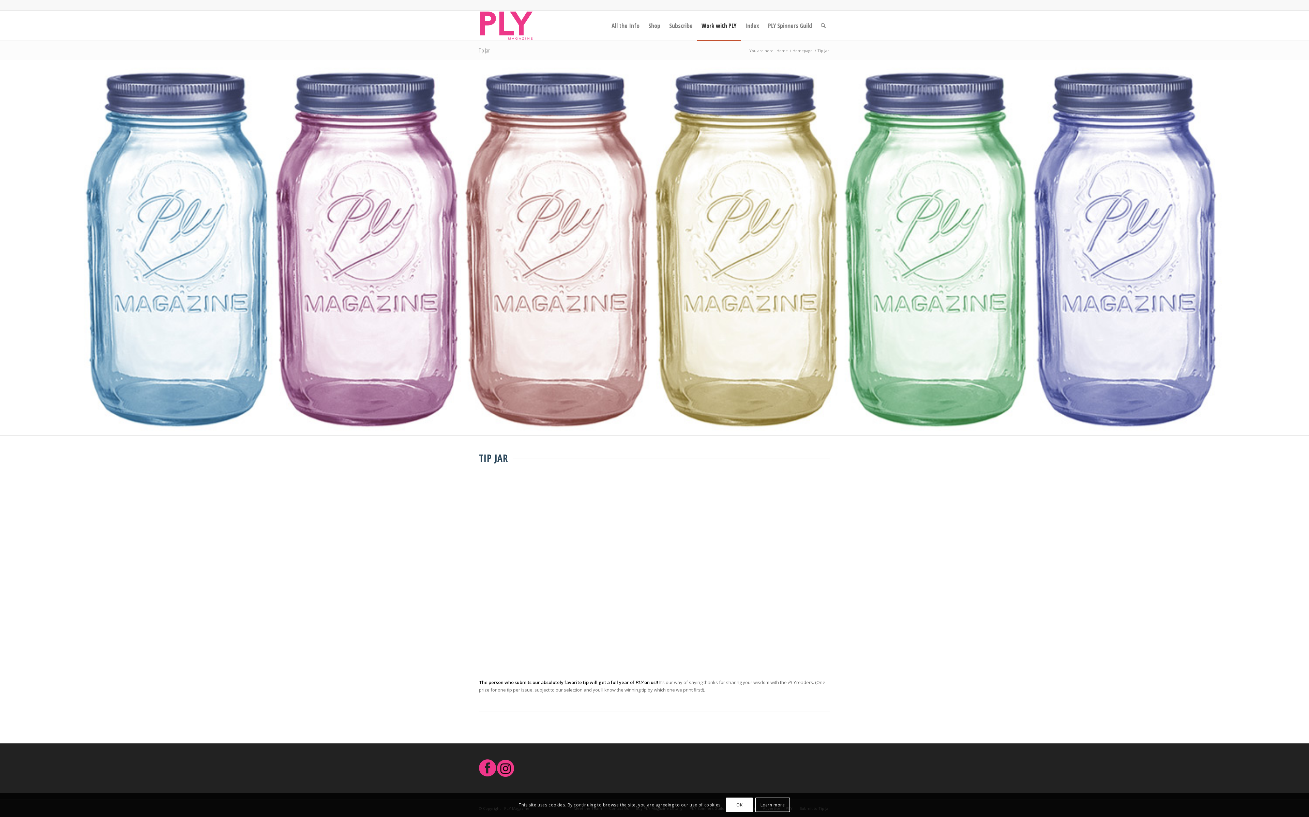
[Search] (823, 26)
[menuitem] (625, 26)
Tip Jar (484, 50)
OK (739, 805)
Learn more (773, 805)
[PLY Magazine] (506, 26)
